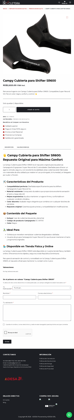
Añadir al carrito (33, 109)
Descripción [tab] (9, 147)
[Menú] (70, 2)
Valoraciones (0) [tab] (23, 147)
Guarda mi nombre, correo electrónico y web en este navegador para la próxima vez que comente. (37, 324)
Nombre (6, 293)
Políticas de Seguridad (46, 366)
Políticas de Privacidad (46, 368)
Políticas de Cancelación (47, 358)
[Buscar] (59, 2)
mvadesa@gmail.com (14, 363)
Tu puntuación (7, 288)
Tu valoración (8, 302)
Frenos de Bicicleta (21, 119)
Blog (4, 402)
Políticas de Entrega (45, 363)
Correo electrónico (45, 293)
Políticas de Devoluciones (47, 361)
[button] (69, 415)
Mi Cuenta (6, 400)
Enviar (7, 341)
